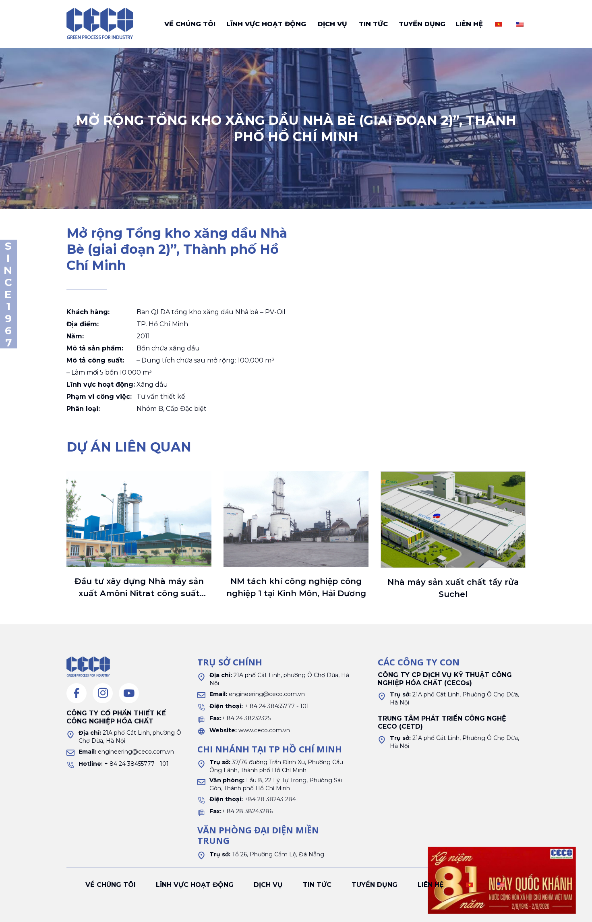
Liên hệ (469, 24)
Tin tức (373, 24)
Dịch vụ (332, 24)
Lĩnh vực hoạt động (266, 24)
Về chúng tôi (189, 24)
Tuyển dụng (422, 24)
